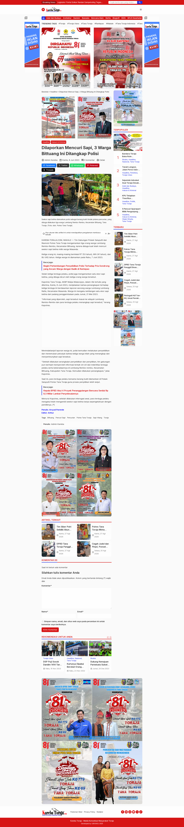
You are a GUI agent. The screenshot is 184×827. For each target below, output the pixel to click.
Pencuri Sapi (60, 418)
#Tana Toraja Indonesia (125, 24)
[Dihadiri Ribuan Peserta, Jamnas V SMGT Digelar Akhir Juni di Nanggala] (76, 648)
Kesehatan (94, 660)
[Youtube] (133, 811)
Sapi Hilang (97, 418)
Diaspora (94, 658)
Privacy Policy (89, 812)
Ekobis (125, 159)
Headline (45, 142)
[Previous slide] (108, 637)
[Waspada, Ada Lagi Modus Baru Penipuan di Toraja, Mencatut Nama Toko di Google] (53, 648)
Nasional (125, 162)
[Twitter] (137, 811)
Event (101, 658)
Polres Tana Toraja (84, 418)
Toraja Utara (81, 658)
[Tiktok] (140, 811)
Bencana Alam (97, 18)
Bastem (76, 18)
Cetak (102, 160)
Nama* (45, 611)
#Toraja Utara (73, 24)
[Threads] (129, 811)
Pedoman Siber (76, 812)
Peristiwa (133, 173)
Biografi (116, 18)
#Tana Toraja (86, 24)
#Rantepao (99, 24)
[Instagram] (126, 811)
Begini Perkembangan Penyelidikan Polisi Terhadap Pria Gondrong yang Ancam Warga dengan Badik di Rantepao (76, 267)
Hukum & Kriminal (58, 142)
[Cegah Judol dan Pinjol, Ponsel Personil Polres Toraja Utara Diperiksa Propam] (84, 549)
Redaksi (100, 812)
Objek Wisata (95, 663)
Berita (108, 18)
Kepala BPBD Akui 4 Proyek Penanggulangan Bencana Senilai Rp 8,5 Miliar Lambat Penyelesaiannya (75, 392)
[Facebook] (122, 811)
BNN (123, 18)
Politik (132, 201)
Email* (80, 611)
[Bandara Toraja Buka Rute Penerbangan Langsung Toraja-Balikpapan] (128, 142)
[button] (139, 2)
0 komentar (89, 160)
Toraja (106, 418)
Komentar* (47, 586)
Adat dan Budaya (53, 18)
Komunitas (71, 658)
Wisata (104, 663)
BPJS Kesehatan (135, 18)
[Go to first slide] (110, 637)
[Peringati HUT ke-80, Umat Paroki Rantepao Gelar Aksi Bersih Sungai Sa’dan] (119, 300)
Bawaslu (85, 18)
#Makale (109, 24)
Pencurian (71, 418)
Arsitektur (67, 18)
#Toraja (62, 24)
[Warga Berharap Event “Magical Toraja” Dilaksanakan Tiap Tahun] (100, 648)
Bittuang (50, 418)
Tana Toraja (134, 162)
